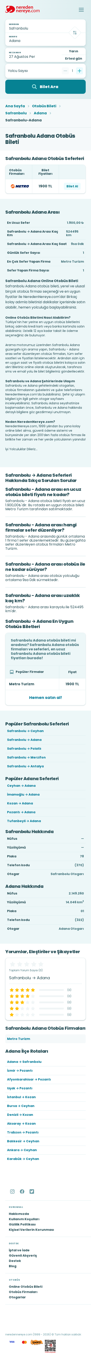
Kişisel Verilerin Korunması (31, 1229)
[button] (81, 9)
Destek (15, 1261)
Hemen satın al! (45, 697)
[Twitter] (32, 1191)
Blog (12, 1266)
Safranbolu (16, 113)
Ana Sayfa (15, 106)
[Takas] (74, 32)
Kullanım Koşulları (24, 1219)
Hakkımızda (19, 1214)
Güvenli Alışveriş (23, 1255)
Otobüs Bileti (44, 106)
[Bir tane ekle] (79, 70)
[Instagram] (13, 1191)
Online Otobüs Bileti (25, 1286)
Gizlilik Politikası (22, 1224)
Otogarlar (17, 1297)
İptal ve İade (19, 1250)
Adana (40, 113)
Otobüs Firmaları (23, 1292)
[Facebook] (23, 1191)
